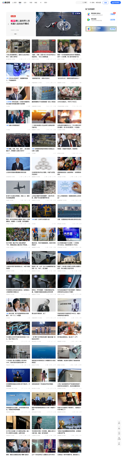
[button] (113, 14)
